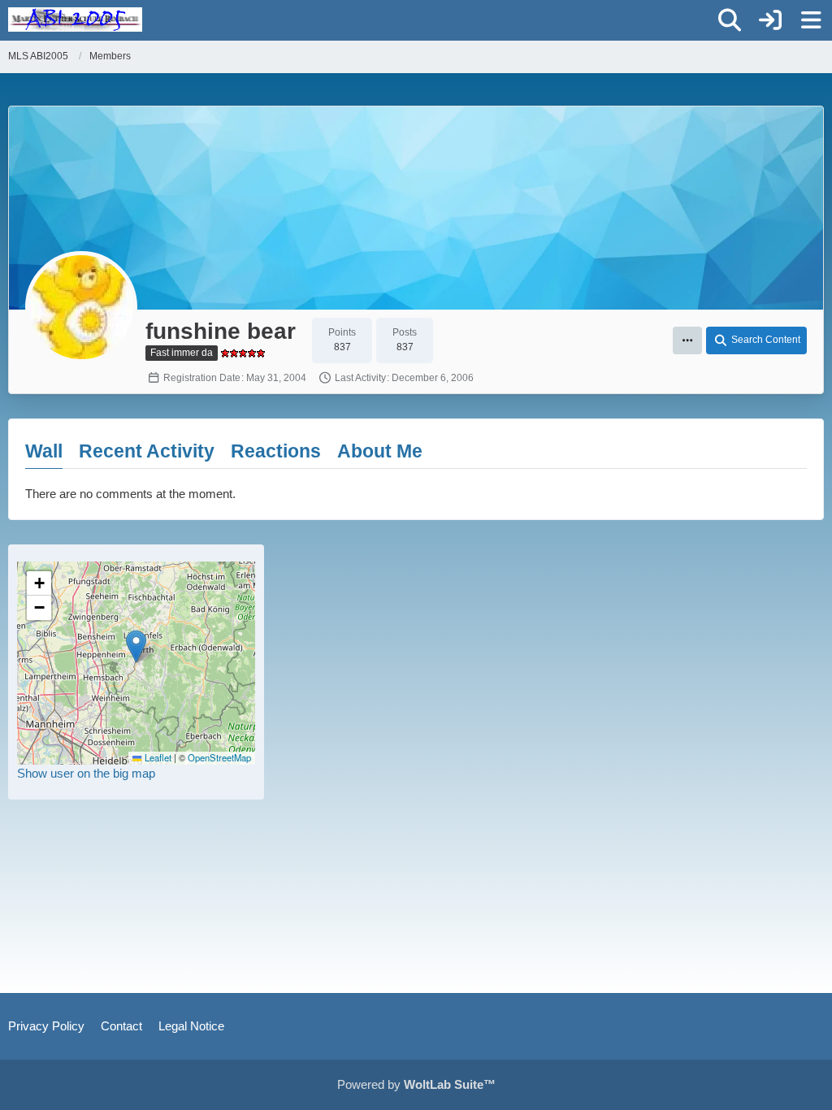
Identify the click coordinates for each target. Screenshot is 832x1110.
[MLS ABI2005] (75, 19)
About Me (379, 451)
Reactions (276, 451)
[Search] (729, 20)
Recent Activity (146, 451)
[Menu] (811, 20)
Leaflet (156, 757)
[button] (687, 340)
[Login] (770, 20)
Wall (44, 451)
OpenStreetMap (219, 757)
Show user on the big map (86, 773)
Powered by (416, 1084)
